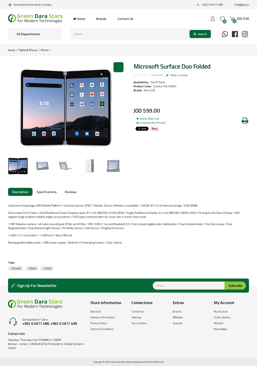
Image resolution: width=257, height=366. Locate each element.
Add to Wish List (149, 119)
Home (11, 50)
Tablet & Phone (28, 50)
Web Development (135, 362)
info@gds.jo (241, 4)
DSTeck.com (158, 362)
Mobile (32, 268)
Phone (45, 50)
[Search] (200, 34)
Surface (47, 268)
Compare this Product (153, 123)
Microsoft (149, 90)
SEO (148, 362)
